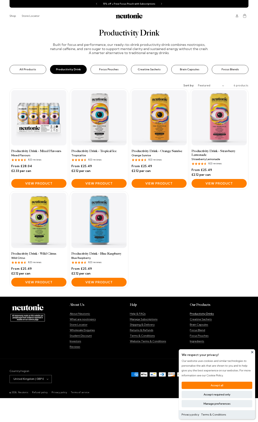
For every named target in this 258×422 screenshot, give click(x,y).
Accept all (217, 385)
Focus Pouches (109, 69)
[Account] (237, 16)
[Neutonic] (129, 16)
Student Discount (81, 335)
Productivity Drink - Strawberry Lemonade (213, 153)
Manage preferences (217, 403)
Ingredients (197, 341)
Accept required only (217, 394)
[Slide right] (161, 4)
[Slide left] (96, 4)
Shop (13, 16)
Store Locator (31, 16)
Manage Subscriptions (144, 319)
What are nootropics (83, 319)
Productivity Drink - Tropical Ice (93, 151)
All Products (27, 69)
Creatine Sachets (149, 69)
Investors (75, 341)
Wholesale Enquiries (82, 330)
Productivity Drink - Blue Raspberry (96, 254)
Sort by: (189, 85)
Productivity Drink (68, 69)
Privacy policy (190, 414)
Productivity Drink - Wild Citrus (33, 254)
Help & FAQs (138, 313)
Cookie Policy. (215, 375)
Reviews (75, 346)
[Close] (252, 352)
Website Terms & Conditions (148, 341)
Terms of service (80, 392)
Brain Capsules (189, 69)
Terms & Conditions (213, 414)
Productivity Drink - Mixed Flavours (36, 151)
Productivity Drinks (202, 313)
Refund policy (40, 392)
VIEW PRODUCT (39, 183)
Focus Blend (197, 330)
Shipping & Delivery (142, 324)
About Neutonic (80, 313)
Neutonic (23, 392)
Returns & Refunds (141, 330)
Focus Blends (230, 69)
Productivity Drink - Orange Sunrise (157, 151)
